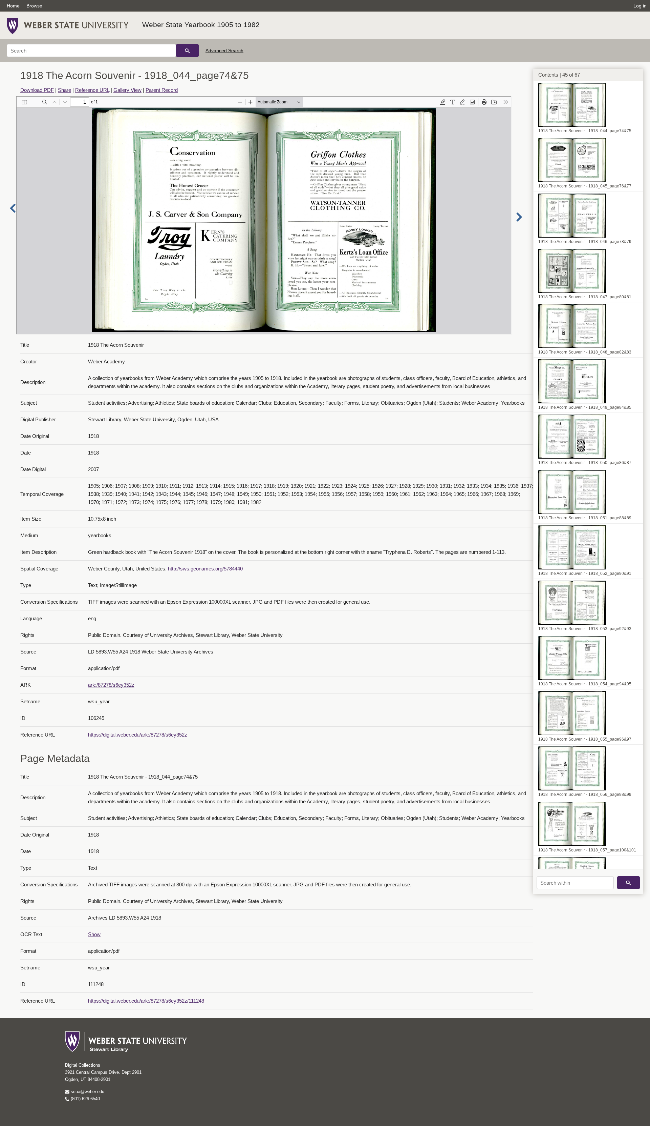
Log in (640, 5)
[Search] (187, 50)
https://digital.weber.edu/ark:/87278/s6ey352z (137, 735)
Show (94, 934)
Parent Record (162, 90)
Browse (34, 5)
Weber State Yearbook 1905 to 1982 (201, 24)
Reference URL (92, 90)
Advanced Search (224, 50)
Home (13, 5)
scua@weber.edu (86, 1091)
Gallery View (127, 90)
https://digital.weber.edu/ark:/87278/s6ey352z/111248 (146, 1001)
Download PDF (37, 90)
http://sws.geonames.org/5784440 (205, 568)
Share (64, 90)
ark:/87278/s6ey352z (111, 685)
